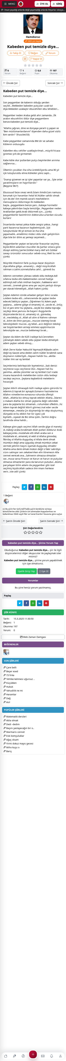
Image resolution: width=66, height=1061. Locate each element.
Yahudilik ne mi (14, 690)
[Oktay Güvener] (6, 501)
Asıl (8, 702)
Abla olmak (12, 720)
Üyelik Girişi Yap (26, 571)
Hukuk (9, 686)
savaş (6, 253)
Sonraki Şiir (54, 83)
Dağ (8, 698)
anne (26, 327)
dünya (32, 128)
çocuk (16, 169)
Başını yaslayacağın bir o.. (20, 728)
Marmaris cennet (15, 731)
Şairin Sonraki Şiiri (50, 520)
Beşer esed (12, 671)
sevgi (39, 224)
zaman (45, 115)
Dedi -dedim (13, 724)
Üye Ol (44, 571)
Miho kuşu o (12, 747)
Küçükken (11, 682)
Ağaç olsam (12, 739)
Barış (9, 751)
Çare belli (11, 667)
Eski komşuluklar (15, 735)
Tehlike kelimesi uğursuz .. (20, 679)
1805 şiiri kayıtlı (34, 41)
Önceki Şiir (12, 83)
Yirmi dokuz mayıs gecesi (19, 743)
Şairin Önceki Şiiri (15, 520)
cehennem (29, 298)
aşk (45, 388)
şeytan (22, 243)
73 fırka (10, 675)
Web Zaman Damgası (34, 636)
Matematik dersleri (16, 716)
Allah (6, 128)
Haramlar (11, 694)
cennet (16, 275)
